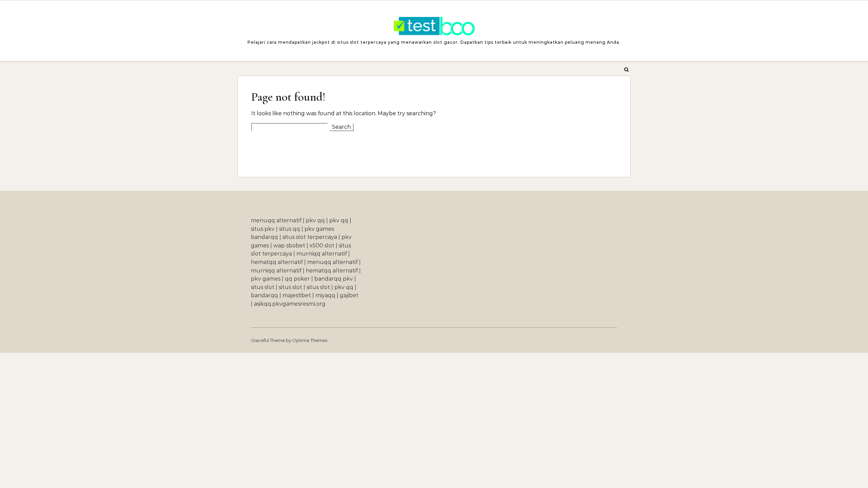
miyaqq (325, 295)
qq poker (297, 279)
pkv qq (315, 220)
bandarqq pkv (333, 279)
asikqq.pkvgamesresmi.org (290, 304)
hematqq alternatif (277, 262)
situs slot (262, 287)
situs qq (289, 229)
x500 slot (322, 245)
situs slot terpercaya (309, 237)
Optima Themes (309, 340)
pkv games (265, 279)
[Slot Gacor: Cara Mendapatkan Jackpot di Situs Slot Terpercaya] (434, 28)
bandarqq (264, 295)
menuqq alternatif (276, 220)
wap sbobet (289, 245)
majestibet (296, 295)
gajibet (349, 295)
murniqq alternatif (321, 253)
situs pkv (263, 229)
